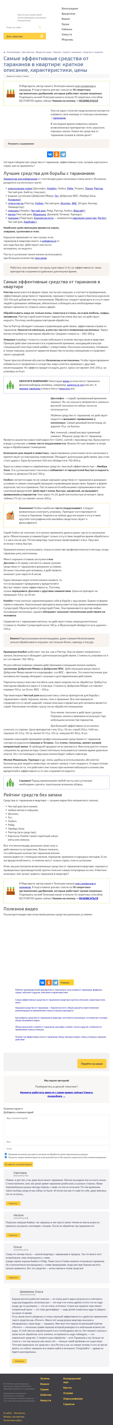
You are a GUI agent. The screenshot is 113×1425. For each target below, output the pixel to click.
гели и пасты (16, 203)
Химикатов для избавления (20, 178)
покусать (64, 388)
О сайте (8, 1412)
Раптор (98, 188)
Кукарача (14, 199)
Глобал (39, 203)
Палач (89, 188)
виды (66, 381)
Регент (102, 218)
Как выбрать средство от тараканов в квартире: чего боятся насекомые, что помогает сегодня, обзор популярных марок (61, 1019)
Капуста (67, 34)
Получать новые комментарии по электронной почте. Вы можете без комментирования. (57, 1157)
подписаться (78, 1157)
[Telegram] (63, 154)
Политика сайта (12, 1420)
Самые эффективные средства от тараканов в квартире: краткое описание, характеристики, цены (60, 1001)
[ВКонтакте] (50, 154)
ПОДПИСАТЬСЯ (88, 100)
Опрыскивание (73, 1398)
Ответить (13, 1203)
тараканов (59, 117)
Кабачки (67, 29)
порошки (13, 218)
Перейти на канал (92, 1063)
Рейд (70, 188)
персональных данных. (77, 1154)
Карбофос (30, 221)
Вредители (68, 13)
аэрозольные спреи (20, 188)
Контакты (19, 1412)
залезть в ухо (75, 384)
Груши (65, 24)
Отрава (68, 1393)
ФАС (74, 203)
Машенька (39, 214)
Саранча (68, 1404)
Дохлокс (65, 203)
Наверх (65, 982)
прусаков (40, 258)
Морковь (67, 39)
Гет (57, 195)
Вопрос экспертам (14, 1416)
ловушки (13, 210)
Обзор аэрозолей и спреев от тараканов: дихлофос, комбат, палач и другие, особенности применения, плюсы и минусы (58, 1028)
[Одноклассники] (56, 154)
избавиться (49, 240)
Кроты (67, 1387)
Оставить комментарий (18, 1164)
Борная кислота (43, 218)
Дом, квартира (14, 36)
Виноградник (70, 8)
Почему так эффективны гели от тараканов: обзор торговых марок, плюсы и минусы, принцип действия (60, 1038)
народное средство (85, 218)
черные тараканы (29, 388)
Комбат (51, 188)
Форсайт (78, 210)
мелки (12, 214)
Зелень (45, 1378)
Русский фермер (13, 52)
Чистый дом (38, 210)
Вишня (66, 18)
